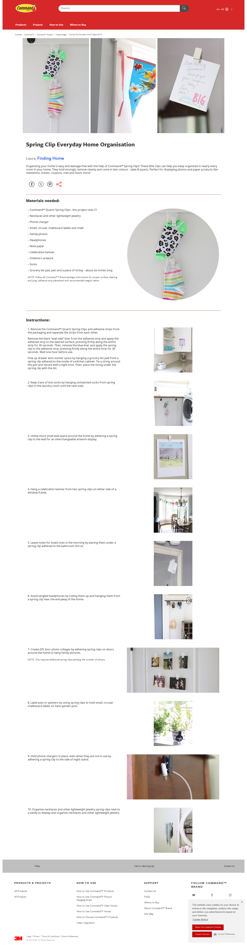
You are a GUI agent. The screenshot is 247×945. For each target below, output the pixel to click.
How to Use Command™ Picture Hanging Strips (94, 898)
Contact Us (229, 866)
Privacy (36, 937)
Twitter (41, 184)
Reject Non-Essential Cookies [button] (208, 927)
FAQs (37, 866)
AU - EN (220, 10)
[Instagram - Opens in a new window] (230, 895)
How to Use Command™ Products (95, 891)
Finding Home (50, 158)
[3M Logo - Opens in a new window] (26, 8)
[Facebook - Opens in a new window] (212, 895)
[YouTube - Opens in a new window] (193, 895)
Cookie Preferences (69, 937)
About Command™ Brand (158, 908)
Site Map (148, 914)
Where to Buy (78, 24)
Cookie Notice (200, 919)
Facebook (31, 184)
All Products (20, 891)
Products (20, 24)
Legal (29, 937)
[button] (224, 934)
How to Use (56, 24)
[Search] (184, 8)
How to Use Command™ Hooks (94, 911)
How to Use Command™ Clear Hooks (97, 905)
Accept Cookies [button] (202, 934)
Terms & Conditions (50, 937)
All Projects (20, 896)
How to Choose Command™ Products (97, 917)
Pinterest (50, 184)
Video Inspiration (86, 922)
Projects (38, 24)
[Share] (59, 184)
